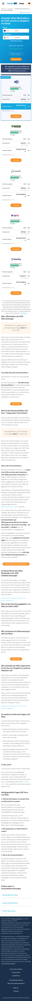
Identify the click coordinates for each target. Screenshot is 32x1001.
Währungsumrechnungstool (10, 507)
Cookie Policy (16, 975)
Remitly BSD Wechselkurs (10, 895)
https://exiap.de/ (16, 918)
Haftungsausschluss (26, 12)
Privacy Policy (16, 972)
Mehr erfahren (23, 313)
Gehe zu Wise (16, 59)
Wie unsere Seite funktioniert (16, 983)
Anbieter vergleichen (16, 54)
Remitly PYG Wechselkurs (10, 903)
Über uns (16, 988)
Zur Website (16, 116)
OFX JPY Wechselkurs (9, 911)
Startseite (3, 8)
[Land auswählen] (29, 3)
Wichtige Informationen (19, 70)
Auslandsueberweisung (16, 980)
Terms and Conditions (16, 969)
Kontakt (16, 991)
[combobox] (8, 31)
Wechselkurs (10, 8)
